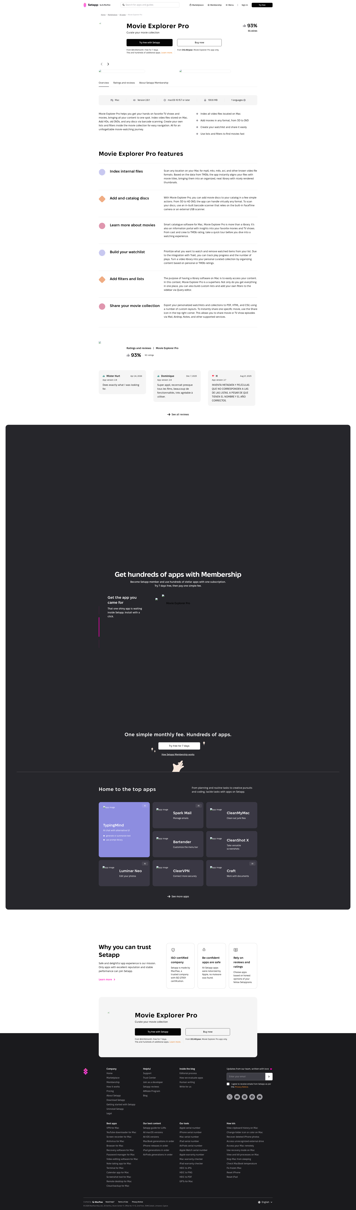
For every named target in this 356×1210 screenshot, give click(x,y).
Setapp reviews (151, 1086)
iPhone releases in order (155, 1146)
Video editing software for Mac (122, 1159)
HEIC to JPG (185, 1168)
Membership (216, 5)
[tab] (104, 83)
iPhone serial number (191, 1132)
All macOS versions (153, 1132)
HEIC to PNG (186, 1172)
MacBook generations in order (158, 1141)
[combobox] (267, 1202)
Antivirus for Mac (115, 1141)
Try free (262, 5)
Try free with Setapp (149, 42)
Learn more (105, 979)
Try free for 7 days (179, 746)
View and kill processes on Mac (243, 1154)
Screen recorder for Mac (119, 1137)
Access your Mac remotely (240, 1146)
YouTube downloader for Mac (121, 1132)
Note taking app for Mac (119, 1163)
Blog (145, 1095)
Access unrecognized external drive (245, 1141)
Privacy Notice (241, 1087)
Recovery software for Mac (120, 1150)
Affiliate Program (151, 1091)
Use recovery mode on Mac (241, 1150)
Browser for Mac (115, 1146)
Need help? (110, 1202)
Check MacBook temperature (242, 1163)
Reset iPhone (233, 1172)
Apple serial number (190, 1128)
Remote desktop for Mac (119, 1181)
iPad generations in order (156, 1150)
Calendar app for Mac (118, 1172)
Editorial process (188, 1073)
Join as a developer (153, 1082)
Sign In (245, 5)
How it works (113, 1086)
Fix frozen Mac (234, 1168)
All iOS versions (151, 1137)
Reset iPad (232, 1177)
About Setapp (114, 1095)
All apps (123, 15)
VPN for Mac (113, 1128)
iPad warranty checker (191, 1163)
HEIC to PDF (186, 1177)
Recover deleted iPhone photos (243, 1137)
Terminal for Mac (115, 1168)
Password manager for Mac (121, 1154)
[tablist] (178, 83)
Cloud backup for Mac (118, 1186)
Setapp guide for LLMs (154, 1128)
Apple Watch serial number (193, 1150)
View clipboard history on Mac (242, 1128)
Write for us (185, 1086)
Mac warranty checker (191, 1159)
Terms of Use (123, 1202)
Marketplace (198, 5)
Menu (231, 5)
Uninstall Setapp (115, 1109)
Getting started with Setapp (121, 1104)
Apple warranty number (192, 1154)
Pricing (110, 1091)
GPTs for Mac (186, 1181)
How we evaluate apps (191, 1078)
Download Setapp (116, 1100)
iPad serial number (189, 1141)
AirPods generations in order (158, 1154)
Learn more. (167, 53)
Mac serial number (189, 1137)
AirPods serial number (191, 1146)
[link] (229, 1097)
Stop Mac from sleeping (239, 1159)
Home (103, 15)
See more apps (180, 896)
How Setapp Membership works (178, 754)
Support (147, 1073)
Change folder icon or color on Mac (245, 1132)
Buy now (199, 42)
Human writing (187, 1082)
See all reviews (180, 414)
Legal (109, 1113)
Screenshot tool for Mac (119, 1177)
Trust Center (149, 1078)
